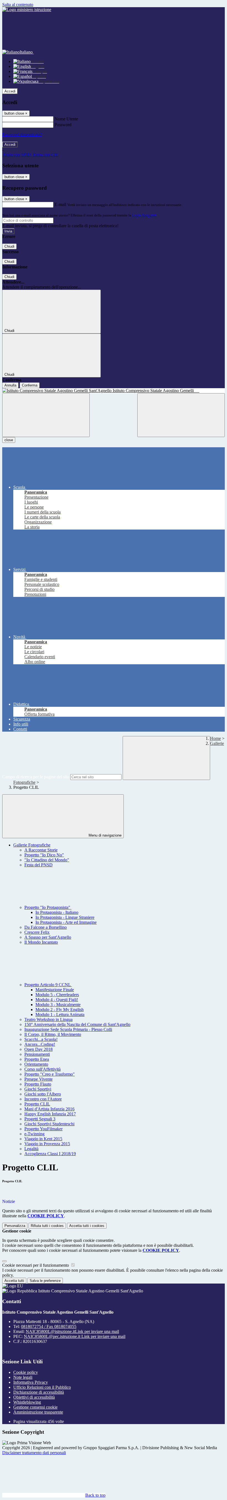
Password (63, 124)
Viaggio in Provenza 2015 (47, 1143)
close (8, 440)
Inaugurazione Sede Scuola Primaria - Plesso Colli (68, 1029)
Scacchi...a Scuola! (41, 1039)
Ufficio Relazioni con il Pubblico (42, 1387)
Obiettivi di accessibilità (34, 1397)
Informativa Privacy (30, 1382)
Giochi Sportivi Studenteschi (49, 1123)
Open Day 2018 (38, 1049)
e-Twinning (34, 1133)
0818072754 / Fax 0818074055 (48, 1326)
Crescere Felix (37, 932)
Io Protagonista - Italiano (56, 912)
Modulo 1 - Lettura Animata (59, 1014)
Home (215, 738)
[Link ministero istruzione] (26, 9)
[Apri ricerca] (181, 415)
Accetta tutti (86, 1226)
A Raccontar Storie (41, 850)
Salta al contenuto (17, 4)
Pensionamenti (37, 1054)
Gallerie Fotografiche (31, 845)
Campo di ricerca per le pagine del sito (35, 776)
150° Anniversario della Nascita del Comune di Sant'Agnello (77, 1024)
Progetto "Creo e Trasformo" (49, 1074)
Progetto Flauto (37, 1084)
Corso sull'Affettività (42, 1069)
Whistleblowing (27, 1402)
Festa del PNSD (38, 865)
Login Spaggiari (144, 215)
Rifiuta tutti (47, 1226)
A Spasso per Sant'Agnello (47, 937)
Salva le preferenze (45, 1281)
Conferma (29, 385)
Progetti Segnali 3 (39, 1119)
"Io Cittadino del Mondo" (46, 860)
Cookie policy (25, 1372)
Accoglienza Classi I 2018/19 (50, 1153)
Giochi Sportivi (37, 1089)
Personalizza (14, 1226)
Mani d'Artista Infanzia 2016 (49, 1109)
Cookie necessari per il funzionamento (36, 1265)
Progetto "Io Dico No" (44, 855)
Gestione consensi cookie (35, 1407)
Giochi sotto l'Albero (42, 1094)
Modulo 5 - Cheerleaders (57, 994)
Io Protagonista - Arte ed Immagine (66, 922)
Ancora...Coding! (39, 1044)
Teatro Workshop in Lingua (48, 1019)
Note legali (22, 1377)
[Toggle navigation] (46, 415)
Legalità (31, 1148)
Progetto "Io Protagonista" (47, 907)
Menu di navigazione (104, 835)
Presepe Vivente (38, 1079)
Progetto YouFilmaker (43, 1128)
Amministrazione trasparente (38, 1412)
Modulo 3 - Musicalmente (58, 1004)
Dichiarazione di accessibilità (38, 1392)
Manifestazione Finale (54, 989)
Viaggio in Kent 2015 (43, 1138)
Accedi (10, 91)
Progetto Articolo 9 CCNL (48, 984)
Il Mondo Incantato (41, 942)
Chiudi (9, 246)
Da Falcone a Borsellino (45, 927)
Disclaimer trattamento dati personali (34, 1452)
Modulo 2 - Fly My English (59, 1009)
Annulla (10, 385)
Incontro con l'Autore (43, 1099)
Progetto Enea (36, 1059)
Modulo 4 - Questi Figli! (56, 999)
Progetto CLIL (37, 1104)
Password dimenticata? (22, 134)
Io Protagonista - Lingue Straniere (64, 917)
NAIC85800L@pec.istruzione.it (74, 1336)
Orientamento (36, 1064)
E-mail (60, 204)
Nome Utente (66, 119)
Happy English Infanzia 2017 (50, 1114)
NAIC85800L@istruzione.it (72, 1331)
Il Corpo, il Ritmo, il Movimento (52, 1034)
